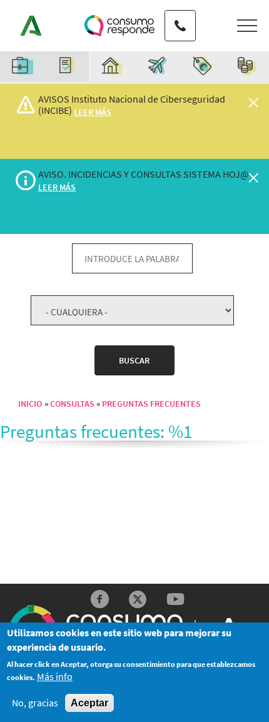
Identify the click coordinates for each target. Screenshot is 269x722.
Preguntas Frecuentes (151, 403)
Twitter (138, 599)
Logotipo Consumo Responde (119, 25)
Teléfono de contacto (180, 14)
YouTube (175, 599)
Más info (55, 677)
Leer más (92, 112)
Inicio (30, 403)
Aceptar (89, 703)
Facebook (100, 599)
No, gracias (35, 703)
